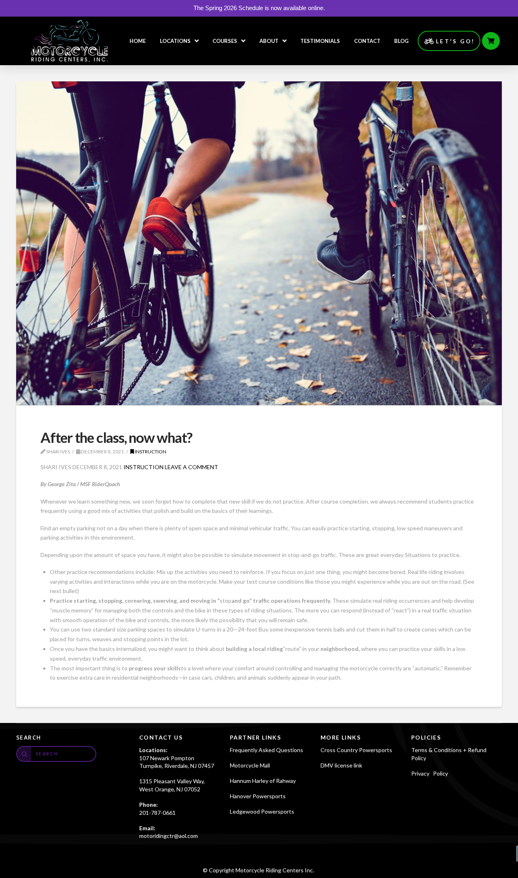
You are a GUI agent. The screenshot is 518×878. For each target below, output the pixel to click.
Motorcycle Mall (250, 765)
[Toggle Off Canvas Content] (491, 41)
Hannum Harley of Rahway (263, 780)
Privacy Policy (429, 773)
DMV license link (341, 765)
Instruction (150, 452)
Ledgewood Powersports (262, 811)
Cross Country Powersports (356, 749)
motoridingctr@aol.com (168, 835)
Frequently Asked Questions (266, 749)
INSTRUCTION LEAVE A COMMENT (170, 466)
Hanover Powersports (258, 796)
